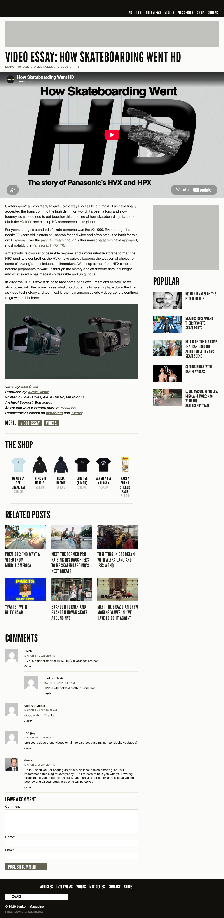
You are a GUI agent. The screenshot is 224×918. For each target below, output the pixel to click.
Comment (12, 806)
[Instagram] (195, 5)
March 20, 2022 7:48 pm (40, 737)
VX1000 (26, 222)
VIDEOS (169, 12)
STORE (128, 886)
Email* (9, 850)
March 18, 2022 (17, 66)
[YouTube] (204, 5)
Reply (28, 666)
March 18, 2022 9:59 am (40, 655)
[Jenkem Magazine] (37, 9)
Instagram (54, 413)
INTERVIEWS (153, 12)
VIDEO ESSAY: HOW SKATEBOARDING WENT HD (93, 57)
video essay (30, 423)
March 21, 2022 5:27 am (59, 682)
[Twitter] (188, 5)
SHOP (200, 12)
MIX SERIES (185, 12)
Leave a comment (20, 799)
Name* (10, 837)
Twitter (76, 413)
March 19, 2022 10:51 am (40, 710)
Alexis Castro (38, 392)
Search (8, 897)
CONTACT (214, 12)
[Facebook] (181, 5)
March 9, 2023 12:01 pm (40, 764)
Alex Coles (43, 66)
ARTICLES (135, 12)
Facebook (69, 407)
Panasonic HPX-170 (48, 245)
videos (51, 423)
